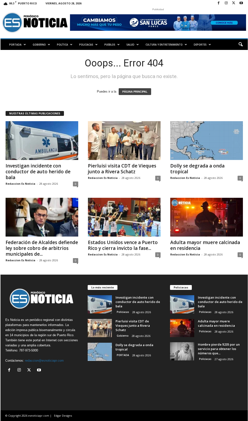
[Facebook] (219, 3)
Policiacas (86, 44)
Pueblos (109, 44)
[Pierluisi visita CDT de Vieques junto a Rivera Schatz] (124, 140)
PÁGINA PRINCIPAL (134, 91)
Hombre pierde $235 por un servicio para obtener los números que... (219, 348)
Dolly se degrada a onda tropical (197, 169)
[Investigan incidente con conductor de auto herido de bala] (42, 140)
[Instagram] (226, 3)
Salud (130, 44)
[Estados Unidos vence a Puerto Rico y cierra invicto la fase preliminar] (124, 217)
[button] (240, 44)
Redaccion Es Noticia (20, 183)
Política (62, 44)
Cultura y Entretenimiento (164, 44)
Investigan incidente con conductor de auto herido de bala (38, 172)
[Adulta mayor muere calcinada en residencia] (206, 217)
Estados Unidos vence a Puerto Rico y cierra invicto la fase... (123, 245)
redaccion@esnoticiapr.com (44, 360)
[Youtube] (241, 3)
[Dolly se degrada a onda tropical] (206, 140)
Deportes (200, 44)
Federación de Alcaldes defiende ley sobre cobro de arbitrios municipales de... (42, 248)
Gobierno (39, 44)
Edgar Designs (63, 415)
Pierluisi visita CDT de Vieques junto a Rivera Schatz (122, 169)
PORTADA (15, 44)
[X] (234, 3)
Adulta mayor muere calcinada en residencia (205, 245)
